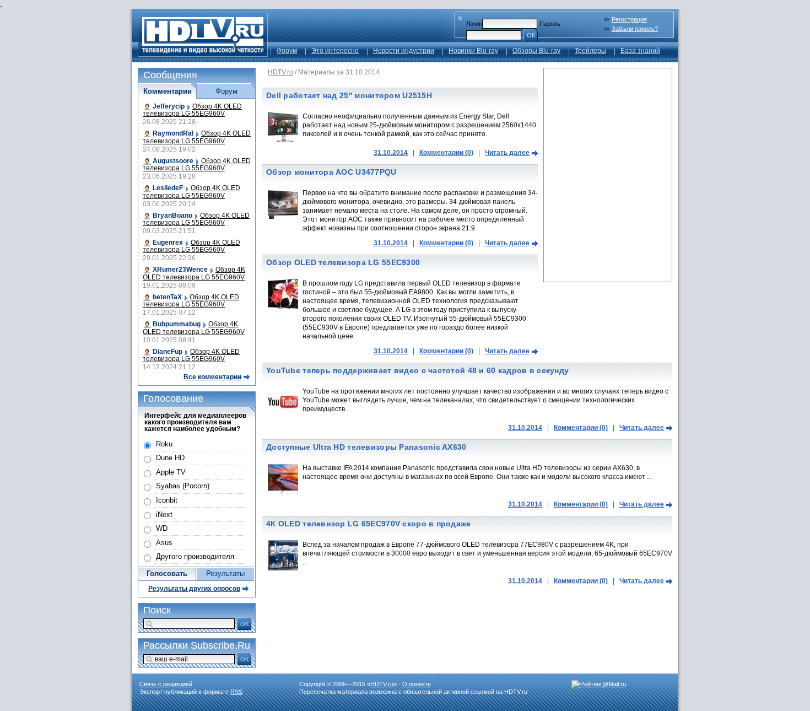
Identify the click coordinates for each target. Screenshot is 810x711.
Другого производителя (195, 556)
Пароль (549, 23)
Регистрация (629, 19)
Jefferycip (169, 106)
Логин (474, 23)
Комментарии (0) (446, 153)
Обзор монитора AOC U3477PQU (331, 172)
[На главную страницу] (203, 53)
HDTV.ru (280, 72)
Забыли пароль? (635, 28)
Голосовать (167, 573)
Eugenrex (168, 242)
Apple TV (171, 472)
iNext (164, 514)
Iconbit (166, 500)
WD (162, 528)
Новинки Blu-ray (473, 51)
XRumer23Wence (180, 269)
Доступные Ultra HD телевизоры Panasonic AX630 (366, 447)
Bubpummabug (177, 324)
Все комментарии (212, 377)
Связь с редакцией (165, 684)
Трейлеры (590, 51)
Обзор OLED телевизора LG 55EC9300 (343, 262)
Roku (164, 444)
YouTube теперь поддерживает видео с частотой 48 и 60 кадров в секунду (417, 370)
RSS (236, 691)
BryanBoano (172, 215)
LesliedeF (168, 188)
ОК (531, 35)
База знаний (640, 51)
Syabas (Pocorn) (182, 486)
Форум (287, 51)
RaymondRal (173, 133)
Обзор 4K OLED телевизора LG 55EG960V (192, 110)
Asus (164, 542)
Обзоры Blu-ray (536, 51)
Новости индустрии (403, 51)
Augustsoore (173, 161)
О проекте (416, 684)
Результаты (225, 573)
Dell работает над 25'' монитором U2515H (349, 95)
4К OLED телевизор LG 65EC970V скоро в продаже (368, 523)
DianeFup (167, 352)
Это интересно (335, 51)
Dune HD (170, 458)
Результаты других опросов (194, 588)
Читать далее (507, 153)
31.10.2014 (391, 153)
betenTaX (167, 297)
